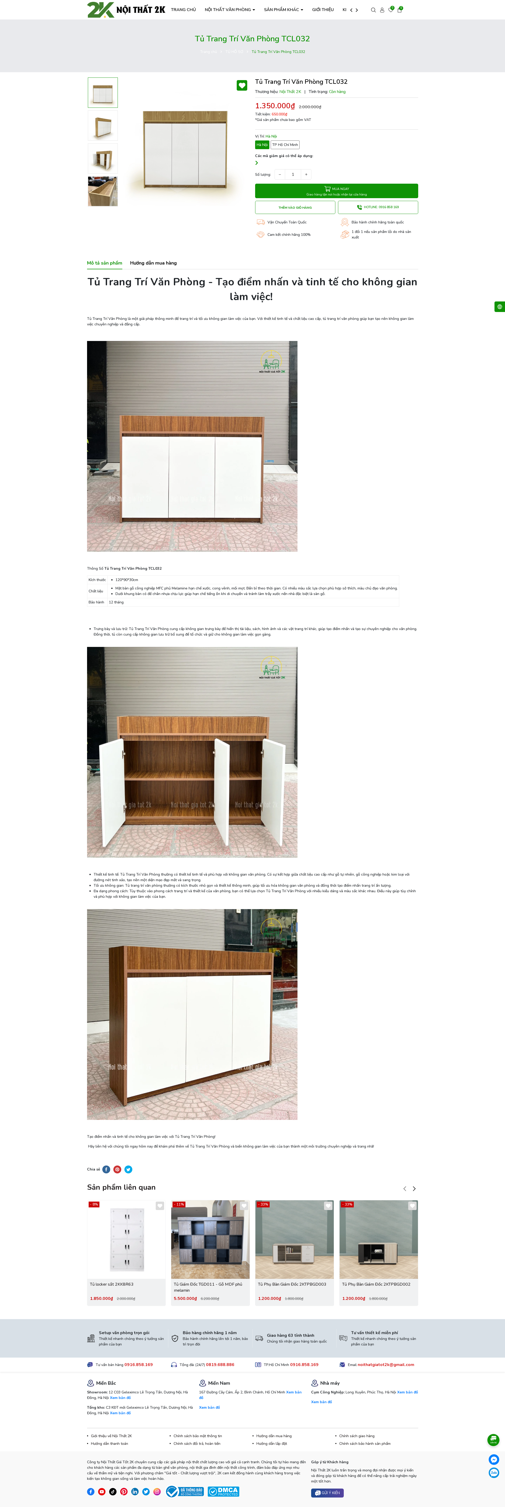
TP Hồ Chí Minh (285, 144)
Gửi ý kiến (330, 1492)
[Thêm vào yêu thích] (242, 85)
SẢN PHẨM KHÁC (282, 10)
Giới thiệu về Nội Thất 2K (111, 1435)
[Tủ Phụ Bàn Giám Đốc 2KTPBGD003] (294, 1239)
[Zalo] (494, 1472)
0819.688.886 (220, 1365)
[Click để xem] (185, 142)
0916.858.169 (138, 1365)
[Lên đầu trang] (494, 1488)
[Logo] (126, 9)
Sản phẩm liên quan (121, 1187)
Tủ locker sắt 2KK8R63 (112, 1284)
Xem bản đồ (120, 1397)
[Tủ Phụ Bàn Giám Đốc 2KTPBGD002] (379, 1239)
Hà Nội (262, 144)
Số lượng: (263, 174)
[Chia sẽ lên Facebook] (106, 1169)
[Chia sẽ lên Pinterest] (117, 1169)
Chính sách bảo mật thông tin (198, 1435)
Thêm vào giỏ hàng (295, 208)
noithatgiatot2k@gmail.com (386, 1365)
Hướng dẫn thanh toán (109, 1443)
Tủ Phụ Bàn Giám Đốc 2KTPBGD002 (376, 1284)
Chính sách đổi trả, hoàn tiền (197, 1443)
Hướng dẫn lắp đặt (271, 1443)
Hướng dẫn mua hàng (274, 1435)
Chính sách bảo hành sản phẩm (365, 1443)
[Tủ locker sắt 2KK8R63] (126, 1239)
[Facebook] (494, 1459)
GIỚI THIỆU (323, 10)
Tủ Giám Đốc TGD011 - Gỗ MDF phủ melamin (208, 1287)
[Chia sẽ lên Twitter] (128, 1169)
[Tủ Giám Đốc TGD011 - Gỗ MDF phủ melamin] (210, 1239)
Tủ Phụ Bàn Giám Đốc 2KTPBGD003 (292, 1284)
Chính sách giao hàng (357, 1435)
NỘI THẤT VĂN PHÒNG (228, 10)
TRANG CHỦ (183, 10)
